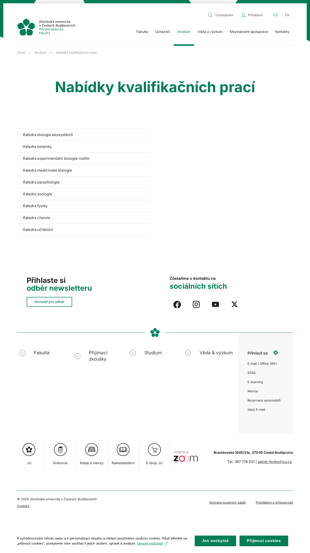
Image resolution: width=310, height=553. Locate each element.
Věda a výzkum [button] (210, 32)
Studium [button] (183, 32)
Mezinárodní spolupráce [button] (249, 32)
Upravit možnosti (150, 543)
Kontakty (282, 32)
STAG (252, 373)
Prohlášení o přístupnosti (274, 502)
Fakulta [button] (142, 32)
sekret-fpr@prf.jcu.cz (275, 462)
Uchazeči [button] (162, 32)
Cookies (23, 506)
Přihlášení (255, 15)
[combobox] (223, 15)
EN (287, 15)
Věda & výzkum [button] (216, 353)
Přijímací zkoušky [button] (98, 356)
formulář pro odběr (49, 302)
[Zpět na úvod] (46, 27)
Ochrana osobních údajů (227, 502)
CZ (275, 15)
